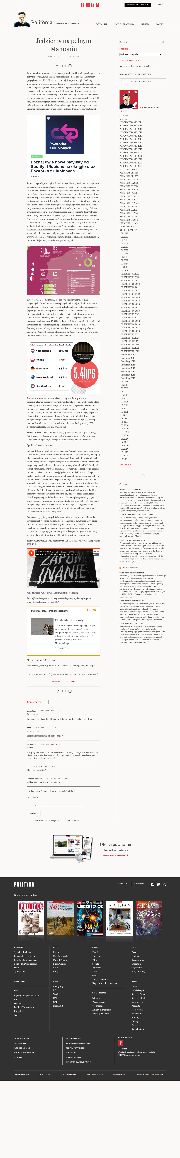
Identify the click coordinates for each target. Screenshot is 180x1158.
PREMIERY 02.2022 (130, 280)
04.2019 (124, 243)
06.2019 (124, 250)
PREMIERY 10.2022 (130, 334)
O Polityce (18, 1057)
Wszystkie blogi (139, 971)
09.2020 (125, 448)
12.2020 (124, 458)
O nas (134, 1025)
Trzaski (125, 484)
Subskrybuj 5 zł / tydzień (138, 5)
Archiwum (136, 1013)
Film (94, 959)
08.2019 (124, 256)
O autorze (124, 115)
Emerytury (58, 986)
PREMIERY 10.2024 (129, 216)
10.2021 (124, 411)
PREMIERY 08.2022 (130, 320)
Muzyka (96, 955)
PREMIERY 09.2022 (130, 327)
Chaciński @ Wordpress (132, 567)
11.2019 (124, 266)
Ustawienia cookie (73, 1057)
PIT (55, 990)
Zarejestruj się (73, 820)
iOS (119, 1049)
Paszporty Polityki (101, 979)
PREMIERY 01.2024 (129, 172)
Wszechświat (98, 1001)
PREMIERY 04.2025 (129, 196)
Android (125, 1049)
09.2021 (124, 408)
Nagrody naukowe (100, 1013)
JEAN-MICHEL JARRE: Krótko (130, 489)
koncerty (145, 24)
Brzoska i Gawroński (39, 674)
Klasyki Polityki (139, 997)
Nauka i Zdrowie (99, 993)
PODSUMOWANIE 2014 (131, 132)
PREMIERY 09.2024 (129, 213)
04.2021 (124, 391)
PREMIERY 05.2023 (130, 304)
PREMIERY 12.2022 (130, 347)
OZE (55, 997)
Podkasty (136, 1005)
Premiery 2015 (128, 371)
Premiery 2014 (128, 367)
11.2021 (124, 415)
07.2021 (124, 401)
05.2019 (124, 246)
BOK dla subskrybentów (24, 1053)
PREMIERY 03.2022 (130, 287)
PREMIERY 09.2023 (130, 330)
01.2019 (124, 233)
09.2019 (124, 260)
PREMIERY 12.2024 (129, 223)
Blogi (134, 947)
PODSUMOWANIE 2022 (131, 159)
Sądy (16, 1014)
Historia (135, 986)
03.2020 (125, 428)
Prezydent (19, 1011)
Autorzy (135, 1017)
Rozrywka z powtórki (142, 66)
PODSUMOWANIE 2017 (131, 142)
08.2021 (124, 405)
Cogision (93, 1074)
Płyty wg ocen (102, 24)
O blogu (123, 118)
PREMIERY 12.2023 (130, 351)
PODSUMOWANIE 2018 (131, 145)
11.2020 (124, 455)
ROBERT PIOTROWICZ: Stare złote (133, 540)
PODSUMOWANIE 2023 (131, 162)
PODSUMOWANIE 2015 (131, 135)
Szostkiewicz (138, 959)
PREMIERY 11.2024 (129, 219)
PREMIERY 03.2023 (130, 290)
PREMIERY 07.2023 (130, 317)
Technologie (98, 1005)
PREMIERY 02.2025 (129, 182)
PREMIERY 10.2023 (130, 337)
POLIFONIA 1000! (128, 169)
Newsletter (123, 884)
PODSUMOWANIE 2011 (131, 122)
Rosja (55, 967)
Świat (55, 947)
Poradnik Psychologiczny (25, 959)
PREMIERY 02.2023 (130, 283)
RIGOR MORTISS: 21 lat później (132, 601)
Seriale (95, 963)
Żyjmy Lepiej (20, 971)
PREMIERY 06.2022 (130, 307)
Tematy (135, 1021)
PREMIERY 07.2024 (129, 206)
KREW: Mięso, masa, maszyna (131, 624)
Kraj (16, 990)
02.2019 (124, 236)
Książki (95, 952)
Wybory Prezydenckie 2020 (26, 995)
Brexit (56, 952)
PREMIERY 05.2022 (130, 300)
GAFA (56, 1001)
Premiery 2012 (128, 361)
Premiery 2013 (128, 364)
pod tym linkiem (66, 299)
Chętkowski (137, 967)
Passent (135, 952)
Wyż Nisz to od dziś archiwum (132, 573)
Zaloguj (159, 5)
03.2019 (124, 240)
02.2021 (124, 384)
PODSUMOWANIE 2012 (131, 125)
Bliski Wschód (59, 963)
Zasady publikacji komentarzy (78, 1043)
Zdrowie (96, 997)
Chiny (56, 971)
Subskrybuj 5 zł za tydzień (114, 855)
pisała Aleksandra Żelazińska (58, 226)
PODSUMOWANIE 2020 (131, 152)
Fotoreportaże (138, 1009)
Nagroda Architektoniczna (104, 983)
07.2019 (124, 253)
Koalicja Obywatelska (24, 1007)
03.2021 (124, 388)
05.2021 (124, 394)
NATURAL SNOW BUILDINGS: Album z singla (136, 515)
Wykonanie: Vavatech (119, 1074)
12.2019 (124, 270)
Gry (94, 975)
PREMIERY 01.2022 (130, 273)
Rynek (55, 981)
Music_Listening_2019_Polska (41, 659)
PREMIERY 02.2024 (129, 179)
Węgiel (56, 994)
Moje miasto (137, 1001)
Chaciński (136, 963)
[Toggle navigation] (17, 5)
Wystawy (96, 967)
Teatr (94, 971)
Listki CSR (58, 1005)
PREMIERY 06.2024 (129, 203)
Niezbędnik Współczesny (25, 963)
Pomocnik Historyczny (24, 955)
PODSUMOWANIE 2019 (131, 149)
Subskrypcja (139, 884)
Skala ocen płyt (127, 226)
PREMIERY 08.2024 (129, 209)
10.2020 (124, 452)
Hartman (136, 955)
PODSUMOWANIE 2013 (131, 128)
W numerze (18, 947)
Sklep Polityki (138, 1028)
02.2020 (125, 425)
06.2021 (124, 398)
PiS (15, 999)
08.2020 (125, 445)
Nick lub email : (34, 798)
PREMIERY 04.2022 (130, 293)
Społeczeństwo (138, 994)
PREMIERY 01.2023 (130, 277)
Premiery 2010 (128, 354)
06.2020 (125, 438)
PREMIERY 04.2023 (130, 297)
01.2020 (124, 421)
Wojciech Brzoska (89, 674)
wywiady (159, 24)
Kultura (95, 947)
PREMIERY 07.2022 (130, 314)
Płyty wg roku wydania (124, 24)
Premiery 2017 (128, 378)
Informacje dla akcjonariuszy (79, 1062)
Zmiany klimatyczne (101, 1009)
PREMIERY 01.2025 (129, 176)
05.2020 (125, 435)
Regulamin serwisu (74, 1039)
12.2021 (124, 418)
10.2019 (124, 263)
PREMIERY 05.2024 (129, 199)
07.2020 (124, 442)
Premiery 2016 (128, 374)
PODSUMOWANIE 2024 (131, 165)
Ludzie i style (138, 990)
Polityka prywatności (75, 1048)
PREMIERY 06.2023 (130, 310)
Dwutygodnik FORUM (21, 1074)
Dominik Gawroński (60, 674)
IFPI (75, 674)
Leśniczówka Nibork (68, 1074)
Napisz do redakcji (22, 1048)
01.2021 (124, 381)
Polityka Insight (45, 1074)
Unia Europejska (61, 955)
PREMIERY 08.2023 (130, 324)
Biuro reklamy (20, 1043)
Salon (16, 967)
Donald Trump (60, 959)
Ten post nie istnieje (140, 73)
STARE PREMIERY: (129, 229)
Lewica (17, 1003)
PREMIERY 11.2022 (130, 341)
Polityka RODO (72, 1053)
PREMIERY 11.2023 (130, 344)
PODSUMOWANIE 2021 (131, 155)
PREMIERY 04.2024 (129, 192)
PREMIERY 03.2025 (129, 189)
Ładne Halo (100, 1074)
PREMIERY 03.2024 (129, 186)
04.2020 (125, 431)
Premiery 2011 (128, 357)
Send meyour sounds (142, 475)
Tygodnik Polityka (22, 952)
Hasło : (37, 805)
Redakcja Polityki (21, 1039)
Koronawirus (19, 981)
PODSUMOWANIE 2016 (131, 138)
